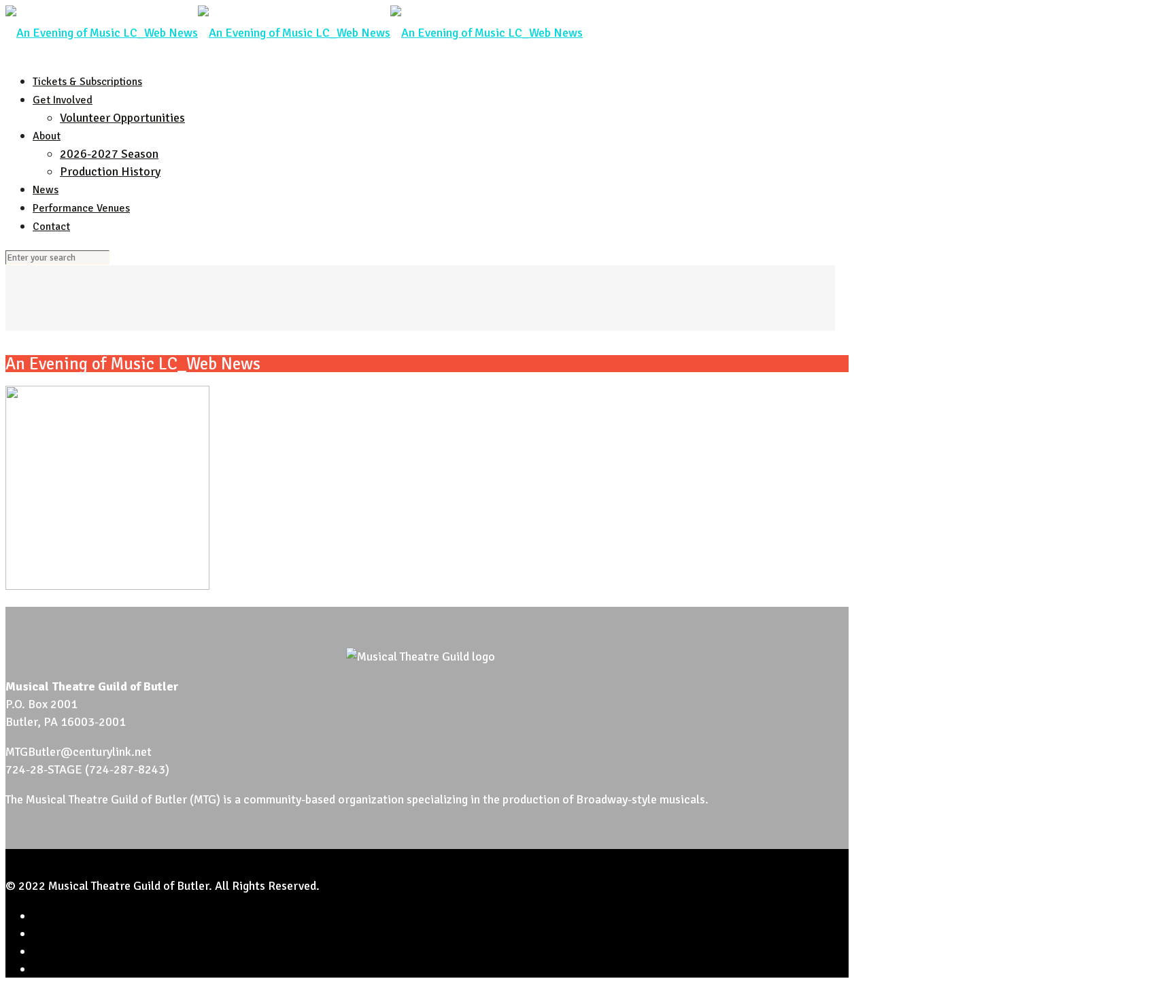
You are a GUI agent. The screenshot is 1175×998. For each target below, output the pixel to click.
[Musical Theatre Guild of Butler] (294, 33)
